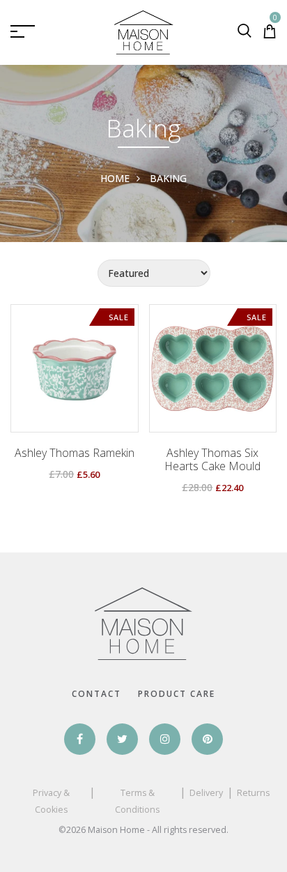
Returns (253, 793)
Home (115, 178)
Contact (96, 694)
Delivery (206, 793)
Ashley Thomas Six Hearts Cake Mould (212, 459)
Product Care (176, 694)
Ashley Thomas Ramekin (74, 453)
